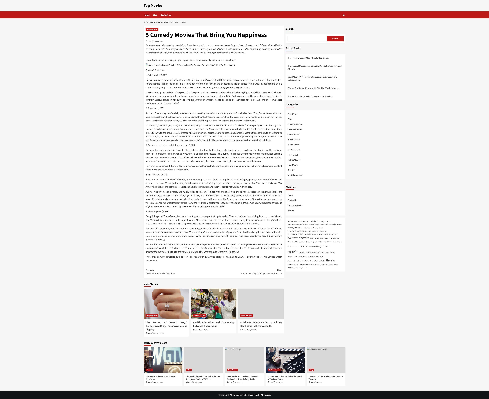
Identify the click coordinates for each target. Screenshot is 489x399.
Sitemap (291, 210)
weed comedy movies (300, 268)
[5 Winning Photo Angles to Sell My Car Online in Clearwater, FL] (261, 304)
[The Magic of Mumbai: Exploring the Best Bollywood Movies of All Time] (203, 360)
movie (303, 246)
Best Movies (293, 114)
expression (323, 231)
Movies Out (293, 155)
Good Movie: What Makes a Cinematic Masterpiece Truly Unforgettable (312, 78)
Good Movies (293, 134)
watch (290, 268)
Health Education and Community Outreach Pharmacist (214, 324)
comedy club (324, 224)
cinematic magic (314, 224)
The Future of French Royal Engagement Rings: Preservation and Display (166, 326)
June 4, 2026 (239, 382)
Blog (155, 15)
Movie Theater (294, 139)
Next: (261, 272)
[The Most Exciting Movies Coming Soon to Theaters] (326, 360)
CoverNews (253, 395)
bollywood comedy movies (296, 224)
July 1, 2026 (198, 382)
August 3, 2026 (158, 382)
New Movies (293, 165)
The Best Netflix (293, 264)
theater (331, 260)
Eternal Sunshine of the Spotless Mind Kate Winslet (303, 231)
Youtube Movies (295, 175)
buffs (306, 224)
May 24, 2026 (280, 382)
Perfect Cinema (292, 256)
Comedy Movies (295, 124)
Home (147, 15)
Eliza (149, 41)
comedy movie (335, 224)
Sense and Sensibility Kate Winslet (298, 261)
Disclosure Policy (295, 205)
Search (290, 29)
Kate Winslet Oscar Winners (296, 242)
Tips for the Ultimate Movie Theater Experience (308, 58)
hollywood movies (298, 238)
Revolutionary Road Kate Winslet (308, 256)
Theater (291, 170)
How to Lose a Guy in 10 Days (198, 256)
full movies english (310, 234)
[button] (343, 15)
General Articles (152, 29)
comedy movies (294, 228)
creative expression (317, 228)
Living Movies (337, 242)
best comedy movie (305, 221)
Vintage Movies (333, 264)
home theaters (314, 238)
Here (195, 60)
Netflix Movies (294, 160)
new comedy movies (328, 252)
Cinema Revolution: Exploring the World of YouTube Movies (314, 88)
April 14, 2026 (320, 382)
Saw (321, 256)
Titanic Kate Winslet (321, 264)
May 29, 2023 (158, 41)
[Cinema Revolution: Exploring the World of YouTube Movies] (285, 360)
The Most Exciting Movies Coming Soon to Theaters (310, 96)
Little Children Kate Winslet (323, 242)
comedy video (305, 228)
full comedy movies (295, 234)
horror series (324, 238)
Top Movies (153, 5)
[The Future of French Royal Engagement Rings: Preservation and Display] (166, 304)
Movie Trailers (294, 150)
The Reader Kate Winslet (306, 264)
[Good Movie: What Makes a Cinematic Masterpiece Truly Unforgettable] (244, 360)
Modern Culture (293, 247)
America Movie (292, 221)
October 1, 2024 (158, 333)
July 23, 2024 (205, 330)
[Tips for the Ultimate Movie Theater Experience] (163, 360)
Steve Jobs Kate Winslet (317, 261)
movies (293, 251)
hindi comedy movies (331, 234)
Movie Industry (326, 247)
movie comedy (314, 246)
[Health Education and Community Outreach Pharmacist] (213, 304)
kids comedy (310, 242)
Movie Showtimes (305, 252)
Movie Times (293, 144)
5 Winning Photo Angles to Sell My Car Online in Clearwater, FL (261, 324)
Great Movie (320, 234)
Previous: (160, 272)
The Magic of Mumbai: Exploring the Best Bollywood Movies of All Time (315, 67)
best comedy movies (322, 221)
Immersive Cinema (334, 238)
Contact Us (165, 15)
